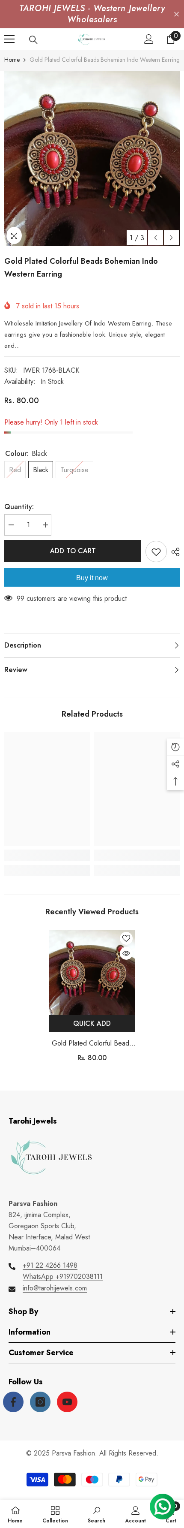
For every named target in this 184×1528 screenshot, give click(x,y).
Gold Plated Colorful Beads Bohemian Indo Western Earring (92, 1043)
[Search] (33, 40)
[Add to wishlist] (156, 551)
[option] (92, 158)
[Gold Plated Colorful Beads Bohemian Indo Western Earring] (92, 972)
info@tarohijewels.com (55, 1288)
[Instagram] (40, 1402)
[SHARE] (173, 552)
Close (176, 14)
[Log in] (149, 39)
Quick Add (92, 1023)
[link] (47, 855)
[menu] (9, 39)
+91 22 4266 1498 (50, 1265)
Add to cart (73, 551)
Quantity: (19, 507)
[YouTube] (67, 1402)
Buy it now (92, 578)
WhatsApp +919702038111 (63, 1276)
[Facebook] (13, 1402)
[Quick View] (126, 953)
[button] (155, 237)
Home (12, 59)
